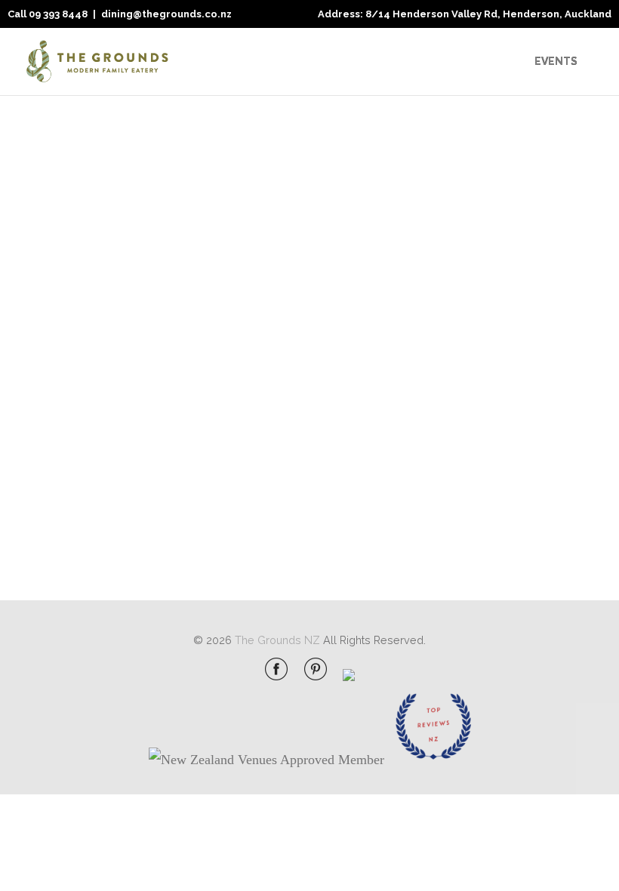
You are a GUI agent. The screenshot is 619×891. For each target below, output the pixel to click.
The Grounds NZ (277, 640)
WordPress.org (494, 524)
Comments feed (498, 494)
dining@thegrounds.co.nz (166, 14)
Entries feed (486, 464)
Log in (470, 434)
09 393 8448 (58, 14)
